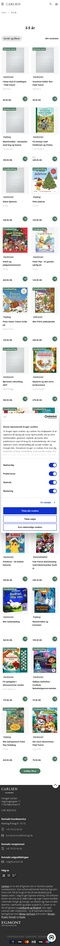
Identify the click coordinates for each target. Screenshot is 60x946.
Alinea (22, 913)
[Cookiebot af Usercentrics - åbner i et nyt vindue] (44, 417)
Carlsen (5, 886)
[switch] (53, 474)
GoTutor (31, 913)
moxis (22, 917)
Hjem (3, 12)
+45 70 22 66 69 (14, 829)
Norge (51, 913)
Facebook (3, 875)
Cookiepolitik (31, 936)
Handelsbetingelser (15, 936)
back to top (55, 785)
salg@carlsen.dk (14, 861)
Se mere (25, 98)
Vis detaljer (45, 502)
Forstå (12, 917)
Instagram (9, 875)
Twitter (14, 875)
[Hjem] (13, 4)
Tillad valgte (30, 519)
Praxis (4, 917)
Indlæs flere (30, 771)
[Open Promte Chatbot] (51, 937)
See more (15, 74)
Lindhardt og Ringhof (30, 907)
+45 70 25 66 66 (14, 848)
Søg (50, 4)
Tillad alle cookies (30, 511)
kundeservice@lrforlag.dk (19, 835)
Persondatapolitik (45, 936)
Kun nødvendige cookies (30, 527)
